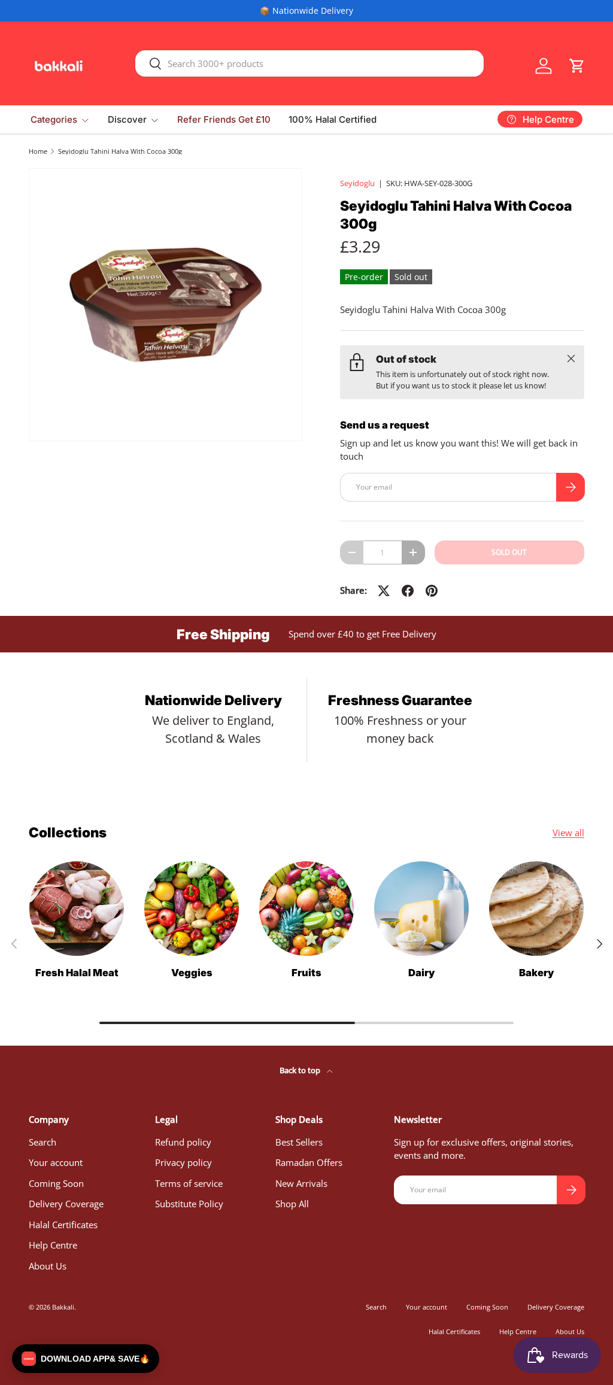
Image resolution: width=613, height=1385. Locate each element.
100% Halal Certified (333, 119)
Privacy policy (183, 1162)
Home (38, 151)
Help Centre (53, 1245)
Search (42, 1142)
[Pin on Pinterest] (432, 591)
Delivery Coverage (66, 1204)
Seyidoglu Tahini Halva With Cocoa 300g (120, 151)
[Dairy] (421, 908)
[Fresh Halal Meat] (76, 908)
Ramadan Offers (308, 1162)
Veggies (192, 973)
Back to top (301, 1070)
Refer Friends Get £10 (224, 119)
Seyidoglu (357, 183)
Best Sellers (299, 1142)
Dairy (421, 973)
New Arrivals (301, 1183)
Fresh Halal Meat (77, 973)
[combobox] (309, 63)
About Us (47, 1266)
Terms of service (189, 1183)
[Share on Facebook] (408, 591)
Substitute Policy (189, 1204)
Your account (56, 1162)
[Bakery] (536, 908)
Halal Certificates (63, 1225)
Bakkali (63, 1306)
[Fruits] (306, 908)
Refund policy (183, 1142)
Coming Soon (56, 1183)
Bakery (536, 973)
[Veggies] (191, 908)
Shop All (292, 1204)
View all (568, 833)
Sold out (509, 552)
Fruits (306, 973)
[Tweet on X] (384, 591)
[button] (577, 66)
